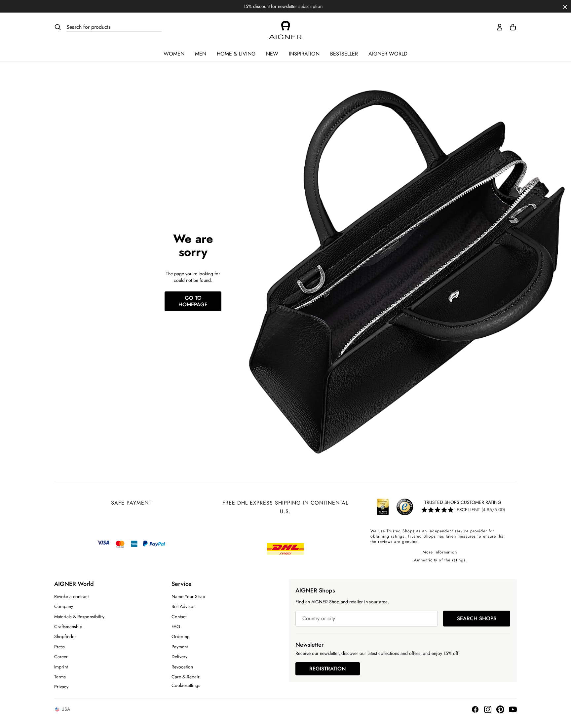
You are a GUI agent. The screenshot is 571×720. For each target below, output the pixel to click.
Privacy (61, 686)
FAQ (175, 626)
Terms (60, 676)
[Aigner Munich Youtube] (513, 709)
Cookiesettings (185, 685)
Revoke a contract (71, 596)
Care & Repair (185, 676)
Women (174, 53)
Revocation (182, 666)
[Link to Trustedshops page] (394, 507)
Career (61, 656)
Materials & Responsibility (79, 616)
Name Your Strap (188, 596)
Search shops (476, 618)
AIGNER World (387, 53)
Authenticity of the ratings (440, 560)
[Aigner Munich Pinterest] (500, 709)
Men (200, 53)
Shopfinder (65, 636)
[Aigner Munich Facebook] (475, 709)
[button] (565, 6)
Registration (327, 668)
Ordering (180, 636)
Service (181, 584)
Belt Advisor (183, 606)
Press (59, 646)
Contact (178, 616)
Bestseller (344, 53)
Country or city (318, 618)
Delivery (179, 656)
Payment (179, 646)
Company (63, 606)
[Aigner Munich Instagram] (488, 709)
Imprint (61, 666)
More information (440, 552)
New (272, 53)
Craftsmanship (68, 626)
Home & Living (236, 53)
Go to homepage (193, 301)
